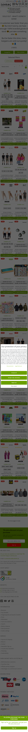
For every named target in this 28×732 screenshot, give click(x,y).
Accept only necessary (14, 377)
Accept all (14, 372)
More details (14, 386)
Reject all (14, 382)
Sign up (14, 728)
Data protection (10, 366)
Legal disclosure (18, 366)
